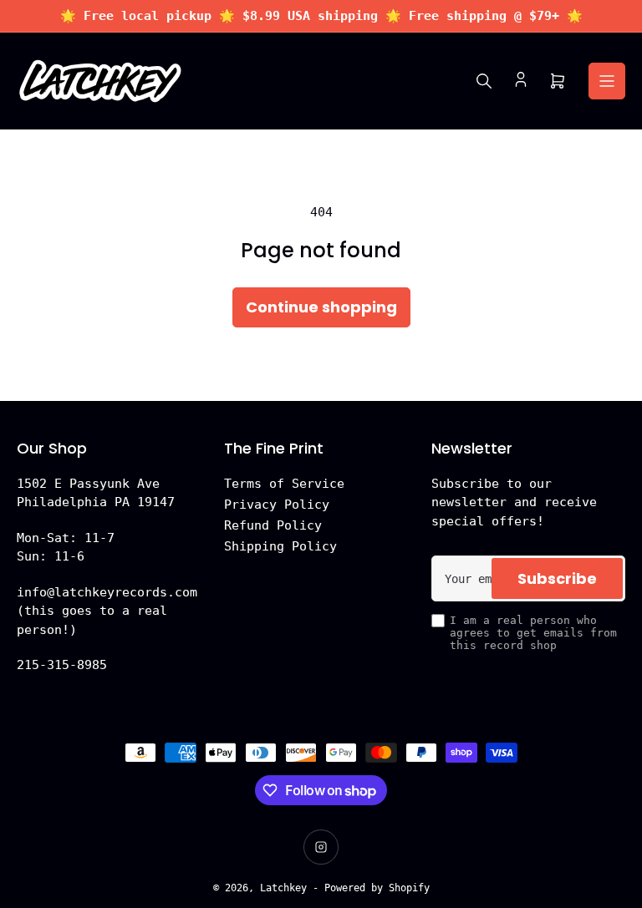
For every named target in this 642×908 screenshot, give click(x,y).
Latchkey (283, 888)
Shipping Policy (280, 546)
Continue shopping (321, 307)
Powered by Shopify (377, 888)
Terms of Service (284, 483)
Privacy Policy (276, 504)
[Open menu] (606, 81)
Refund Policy (273, 525)
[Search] (484, 81)
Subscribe (557, 578)
